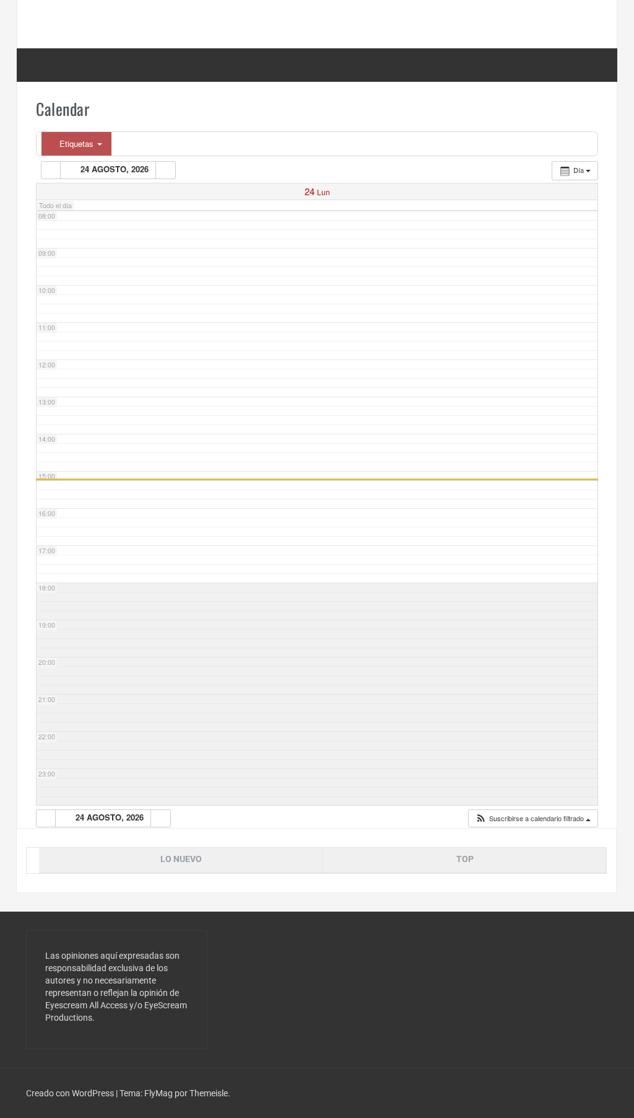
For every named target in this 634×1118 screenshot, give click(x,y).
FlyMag (158, 1093)
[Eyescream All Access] (116, 24)
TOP (465, 859)
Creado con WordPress (71, 1093)
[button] (533, 818)
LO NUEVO (181, 859)
